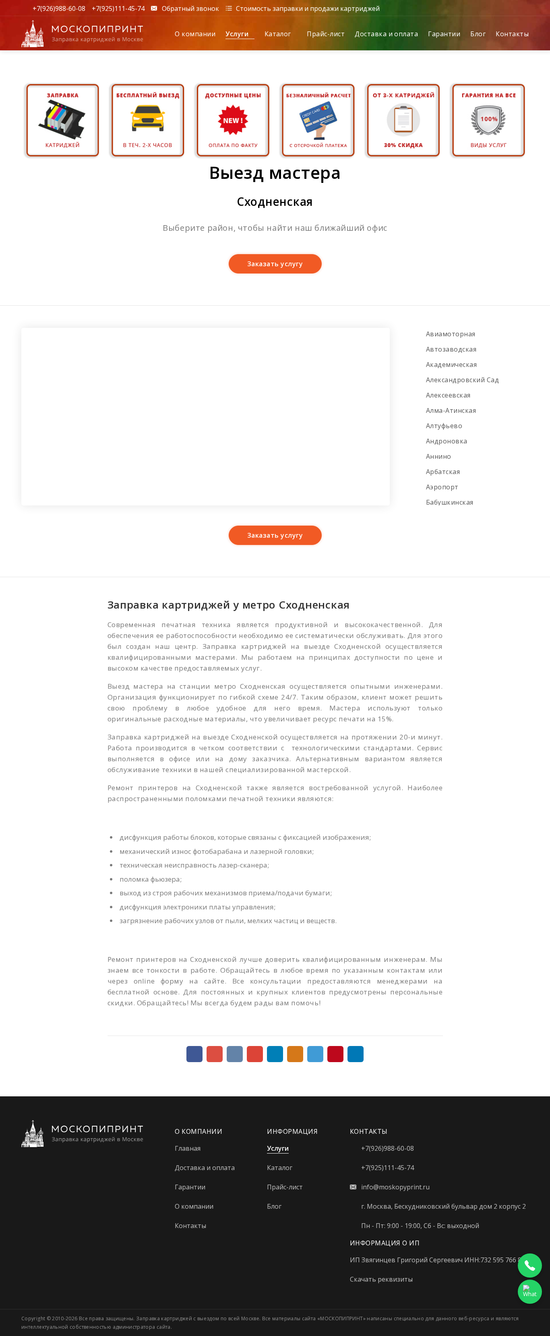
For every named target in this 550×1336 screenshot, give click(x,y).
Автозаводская (451, 349)
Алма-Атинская (451, 410)
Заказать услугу (275, 263)
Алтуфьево (444, 425)
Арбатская (443, 471)
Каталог (279, 34)
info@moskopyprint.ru (395, 1187)
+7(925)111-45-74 (118, 8)
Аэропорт (442, 487)
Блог (478, 34)
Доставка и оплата (386, 34)
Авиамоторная (451, 333)
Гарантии (444, 34)
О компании (195, 34)
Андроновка (446, 441)
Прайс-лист (326, 34)
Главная (188, 1148)
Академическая (451, 364)
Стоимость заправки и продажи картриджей (308, 8)
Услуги (237, 34)
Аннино (438, 456)
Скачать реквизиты (381, 1279)
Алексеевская (448, 395)
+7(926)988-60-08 (59, 8)
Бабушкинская (449, 502)
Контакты (512, 34)
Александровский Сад (462, 379)
